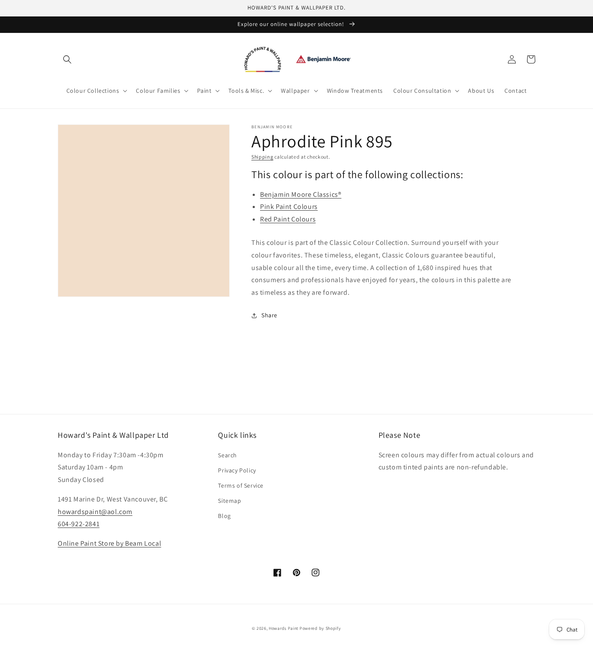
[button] (67, 59)
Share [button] (269, 315)
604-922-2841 (78, 523)
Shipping (262, 156)
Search (227, 455)
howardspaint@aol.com (95, 511)
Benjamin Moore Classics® (300, 194)
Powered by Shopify (320, 628)
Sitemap (229, 501)
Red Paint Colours (288, 219)
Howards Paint (283, 628)
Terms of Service (241, 485)
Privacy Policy (237, 470)
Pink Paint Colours (289, 206)
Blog (224, 516)
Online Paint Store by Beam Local (109, 543)
